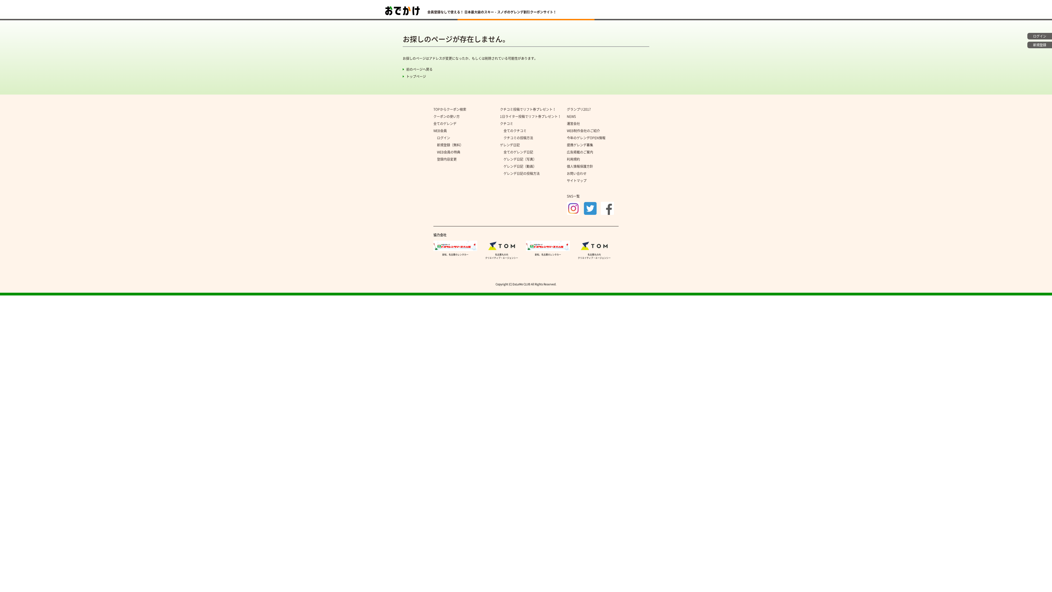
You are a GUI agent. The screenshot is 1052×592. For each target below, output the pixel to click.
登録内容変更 (447, 159)
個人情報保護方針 (580, 166)
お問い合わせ (577, 173)
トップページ (416, 76)
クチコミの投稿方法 (518, 137)
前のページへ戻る (419, 69)
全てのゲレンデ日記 (518, 152)
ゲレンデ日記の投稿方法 (522, 173)
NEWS (571, 116)
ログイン (443, 137)
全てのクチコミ (515, 130)
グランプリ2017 (579, 109)
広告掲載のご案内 (580, 152)
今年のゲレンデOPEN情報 (586, 137)
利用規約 (573, 159)
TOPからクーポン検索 (449, 109)
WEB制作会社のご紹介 (583, 130)
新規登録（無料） (450, 145)
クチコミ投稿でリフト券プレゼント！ (528, 109)
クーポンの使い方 (446, 116)
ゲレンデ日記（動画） (520, 166)
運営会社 (573, 123)
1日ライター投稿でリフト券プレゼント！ (530, 116)
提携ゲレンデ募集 (580, 145)
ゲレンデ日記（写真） (520, 159)
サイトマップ (577, 180)
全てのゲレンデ (444, 123)
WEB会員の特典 (448, 152)
